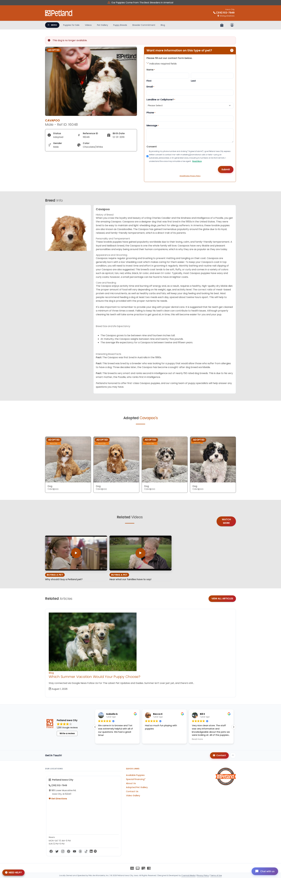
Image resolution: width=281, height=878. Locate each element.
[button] (233, 727)
